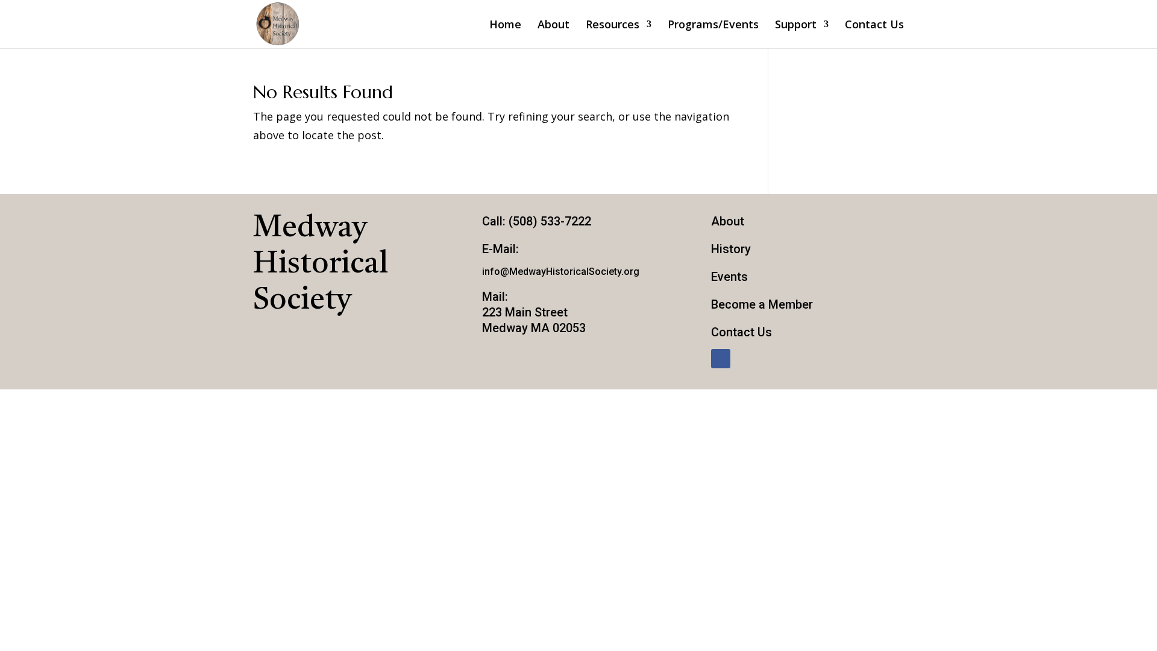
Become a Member (762, 304)
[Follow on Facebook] (720, 358)
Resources (612, 25)
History (731, 249)
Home (505, 25)
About (553, 25)
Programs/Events (713, 25)
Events (729, 276)
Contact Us (874, 25)
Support (796, 25)
